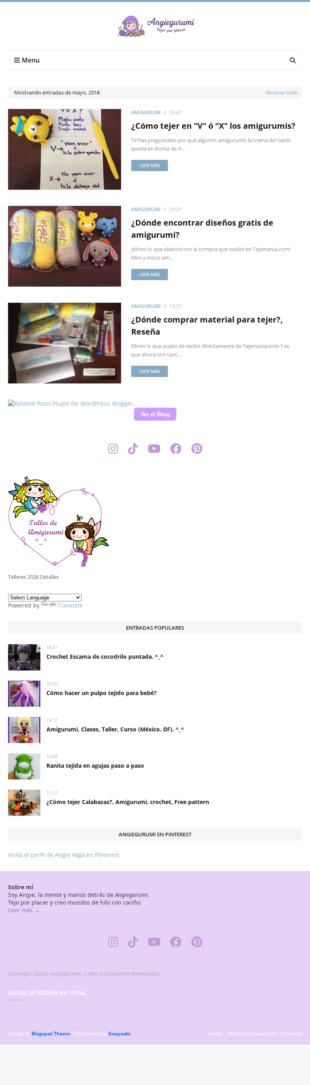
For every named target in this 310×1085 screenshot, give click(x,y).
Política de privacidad (252, 1033)
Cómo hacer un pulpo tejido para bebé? (101, 693)
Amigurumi (146, 112)
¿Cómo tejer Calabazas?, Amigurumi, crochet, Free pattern (127, 802)
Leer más (149, 165)
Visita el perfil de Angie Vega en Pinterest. (64, 855)
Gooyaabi (119, 1033)
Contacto (292, 1033)
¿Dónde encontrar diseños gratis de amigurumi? (202, 228)
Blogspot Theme (50, 1033)
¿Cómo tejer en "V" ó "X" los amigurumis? (213, 125)
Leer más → (24, 910)
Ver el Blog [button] (155, 414)
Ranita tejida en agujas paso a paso (95, 765)
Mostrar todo (282, 92)
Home (215, 1033)
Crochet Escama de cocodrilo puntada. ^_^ (104, 656)
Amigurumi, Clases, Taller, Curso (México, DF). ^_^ (115, 729)
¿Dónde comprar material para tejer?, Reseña (207, 325)
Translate (70, 605)
